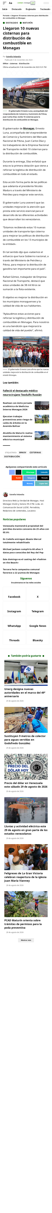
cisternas (13, 63)
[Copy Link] (46, 73)
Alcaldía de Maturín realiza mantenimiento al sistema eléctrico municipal (17, 436)
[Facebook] (45, 494)
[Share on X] (14, 73)
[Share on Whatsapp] (19, 73)
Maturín (28, 23)
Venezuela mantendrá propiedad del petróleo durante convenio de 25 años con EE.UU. (26, 529)
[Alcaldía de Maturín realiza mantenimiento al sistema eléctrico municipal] (42, 435)
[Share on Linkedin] (24, 73)
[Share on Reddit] (30, 73)
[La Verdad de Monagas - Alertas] (26, 3)
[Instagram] (14, 608)
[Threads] (14, 637)
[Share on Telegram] (35, 73)
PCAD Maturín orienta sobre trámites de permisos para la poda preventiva (23, 924)
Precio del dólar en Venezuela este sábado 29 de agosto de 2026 (25, 784)
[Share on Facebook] (8, 73)
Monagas (28, 128)
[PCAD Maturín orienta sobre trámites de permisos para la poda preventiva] (26, 904)
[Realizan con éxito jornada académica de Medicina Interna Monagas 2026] (42, 405)
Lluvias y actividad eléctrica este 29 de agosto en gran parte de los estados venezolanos (26, 830)
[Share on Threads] (40, 73)
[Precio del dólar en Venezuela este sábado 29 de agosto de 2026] (26, 767)
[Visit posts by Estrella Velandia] (5, 494)
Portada (6, 15)
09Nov (5, 63)
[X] (48, 494)
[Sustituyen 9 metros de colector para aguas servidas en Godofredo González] (26, 720)
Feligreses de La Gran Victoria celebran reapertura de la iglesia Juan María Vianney (25, 877)
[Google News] (37, 623)
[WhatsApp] (14, 623)
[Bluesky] (37, 637)
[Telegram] (37, 608)
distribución (24, 63)
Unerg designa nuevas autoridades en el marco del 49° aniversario (24, 692)
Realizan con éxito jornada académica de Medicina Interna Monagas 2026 (17, 406)
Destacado (12, 23)
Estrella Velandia (13, 56)
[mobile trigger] (5, 3)
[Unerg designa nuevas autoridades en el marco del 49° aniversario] (26, 673)
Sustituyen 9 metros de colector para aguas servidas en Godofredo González (25, 739)
